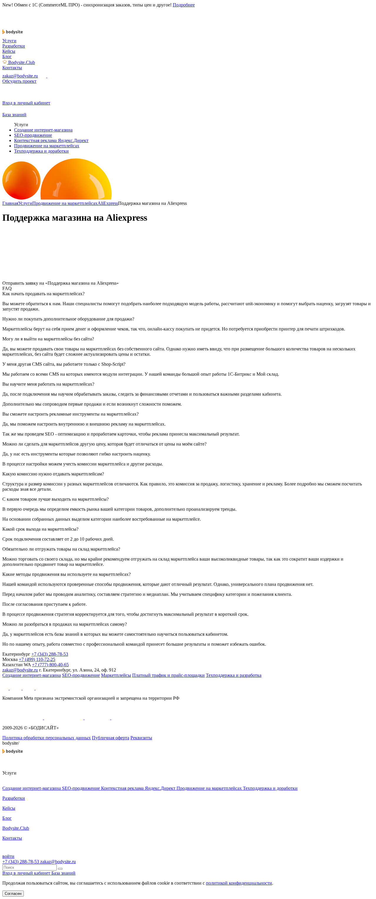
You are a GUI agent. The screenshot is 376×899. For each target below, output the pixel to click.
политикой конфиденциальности (239, 883)
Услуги (9, 40)
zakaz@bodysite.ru (20, 75)
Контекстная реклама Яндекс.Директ (51, 140)
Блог (7, 56)
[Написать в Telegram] (50, 75)
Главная (10, 203)
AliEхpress (108, 203)
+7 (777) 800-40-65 (50, 664)
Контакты (12, 67)
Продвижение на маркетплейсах (46, 145)
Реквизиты (141, 737)
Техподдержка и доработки (41, 151)
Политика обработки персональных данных (46, 737)
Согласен (13, 893)
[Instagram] (39, 688)
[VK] (29, 688)
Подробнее (184, 4)
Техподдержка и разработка (233, 675)
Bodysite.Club (21, 62)
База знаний (63, 873)
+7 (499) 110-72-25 (37, 659)
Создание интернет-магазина (43, 129)
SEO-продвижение (33, 135)
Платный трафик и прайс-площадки (168, 675)
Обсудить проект (19, 81)
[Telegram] (16, 688)
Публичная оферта (110, 737)
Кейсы (8, 51)
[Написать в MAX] (43, 75)
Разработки (13, 45)
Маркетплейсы (116, 675)
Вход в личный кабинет (26, 873)
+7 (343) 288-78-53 (49, 654)
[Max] (6, 688)
